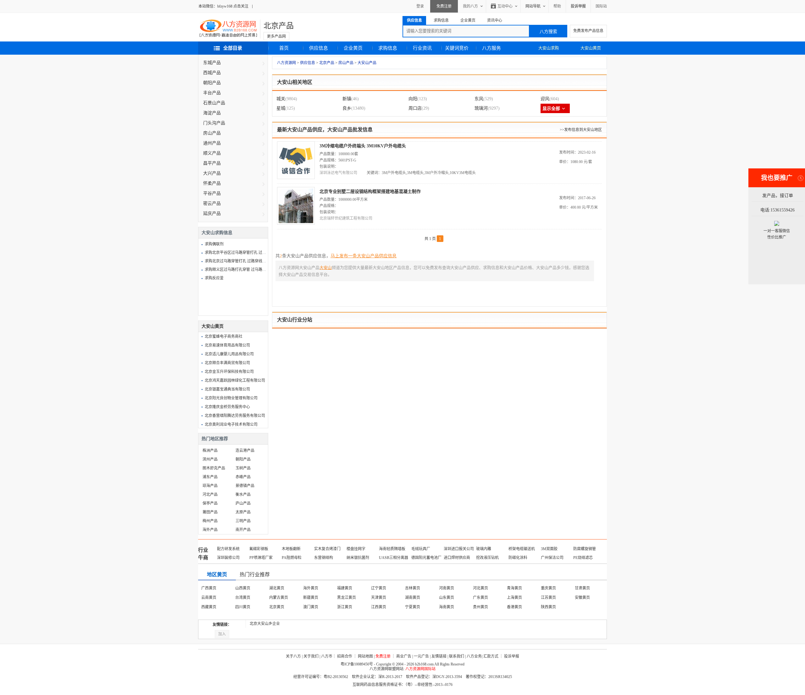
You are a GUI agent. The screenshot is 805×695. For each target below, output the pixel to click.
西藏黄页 (208, 607)
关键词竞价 (457, 48)
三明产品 (243, 521)
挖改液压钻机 (487, 557)
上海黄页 (514, 597)
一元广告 (421, 656)
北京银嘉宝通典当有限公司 (227, 389)
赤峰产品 (243, 477)
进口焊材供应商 (457, 557)
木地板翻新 (291, 549)
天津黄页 (378, 597)
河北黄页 (480, 588)
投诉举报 (511, 656)
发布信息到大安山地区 (583, 130)
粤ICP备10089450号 (357, 664)
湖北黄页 (276, 588)
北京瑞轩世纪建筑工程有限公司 (345, 218)
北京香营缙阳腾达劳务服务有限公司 (235, 415)
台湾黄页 (242, 597)
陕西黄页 (548, 607)
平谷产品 (212, 193)
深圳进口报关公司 (459, 549)
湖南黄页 (412, 597)
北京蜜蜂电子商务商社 (223, 336)
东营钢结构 (323, 557)
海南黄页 (446, 607)
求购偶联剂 (214, 244)
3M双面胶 (549, 549)
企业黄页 (353, 48)
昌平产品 (212, 163)
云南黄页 (208, 597)
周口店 (415, 108)
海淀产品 (212, 113)
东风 (479, 98)
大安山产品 (367, 63)
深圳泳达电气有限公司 (338, 173)
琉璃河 (481, 108)
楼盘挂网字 (356, 549)
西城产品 (212, 72)
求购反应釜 (214, 278)
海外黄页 (310, 588)
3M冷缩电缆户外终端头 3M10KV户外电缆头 (362, 146)
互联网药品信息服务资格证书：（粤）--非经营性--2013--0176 (402, 684)
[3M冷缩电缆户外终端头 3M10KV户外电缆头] (296, 178)
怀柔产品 (212, 183)
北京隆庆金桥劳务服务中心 (227, 407)
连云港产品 (245, 450)
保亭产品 (210, 503)
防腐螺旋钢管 (584, 549)
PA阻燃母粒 (292, 557)
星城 (280, 108)
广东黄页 (480, 597)
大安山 (325, 267)
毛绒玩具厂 (420, 549)
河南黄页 (446, 588)
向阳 (412, 98)
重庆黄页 (548, 588)
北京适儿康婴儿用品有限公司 (229, 354)
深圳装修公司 (228, 557)
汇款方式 (490, 656)
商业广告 (403, 656)
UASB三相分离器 (393, 557)
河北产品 (210, 494)
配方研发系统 (228, 549)
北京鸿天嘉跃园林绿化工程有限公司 (235, 380)
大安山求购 (548, 48)
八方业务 (474, 656)
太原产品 (243, 512)
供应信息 (318, 48)
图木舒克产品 (214, 468)
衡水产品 (243, 494)
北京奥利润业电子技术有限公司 (231, 424)
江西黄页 (378, 607)
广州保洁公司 (552, 557)
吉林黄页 (412, 588)
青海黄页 (514, 588)
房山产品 (345, 63)
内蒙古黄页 (278, 597)
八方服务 (491, 48)
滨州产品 (210, 459)
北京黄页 (276, 607)
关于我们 (311, 656)
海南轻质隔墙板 (392, 549)
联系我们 (456, 656)
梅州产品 (210, 521)
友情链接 (439, 656)
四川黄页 (242, 607)
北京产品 (279, 26)
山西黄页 (242, 588)
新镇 (346, 98)
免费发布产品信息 (588, 31)
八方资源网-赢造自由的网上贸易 (228, 28)
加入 (222, 634)
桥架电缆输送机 (521, 549)
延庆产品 (212, 213)
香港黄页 (514, 607)
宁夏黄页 (412, 607)
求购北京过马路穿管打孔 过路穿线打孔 (237, 261)
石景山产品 (214, 103)
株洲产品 (210, 450)
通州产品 (212, 143)
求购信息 (387, 48)
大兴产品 (212, 173)
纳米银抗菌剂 (358, 557)
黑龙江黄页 (346, 597)
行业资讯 (422, 48)
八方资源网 (286, 63)
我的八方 (470, 6)
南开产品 (243, 530)
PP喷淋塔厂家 (261, 557)
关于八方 (293, 656)
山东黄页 (446, 597)
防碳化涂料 (517, 557)
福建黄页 (344, 588)
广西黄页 (208, 588)
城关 (280, 98)
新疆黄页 (310, 597)
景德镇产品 (245, 486)
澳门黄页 (310, 607)
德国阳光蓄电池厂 (426, 557)
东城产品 (212, 62)
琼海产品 (210, 486)
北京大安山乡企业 (265, 623)
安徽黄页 (582, 597)
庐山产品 (243, 503)
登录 (420, 6)
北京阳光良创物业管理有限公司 (231, 398)
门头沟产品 (214, 123)
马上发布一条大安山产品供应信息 (363, 256)
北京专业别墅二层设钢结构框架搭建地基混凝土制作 (370, 191)
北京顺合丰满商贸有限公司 (227, 363)
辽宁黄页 (378, 588)
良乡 (346, 108)
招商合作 (344, 656)
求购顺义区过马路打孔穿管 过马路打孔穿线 (241, 269)
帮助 (557, 6)
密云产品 (212, 203)
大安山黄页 (590, 48)
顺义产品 (212, 153)
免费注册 (444, 6)
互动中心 (505, 6)
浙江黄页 (344, 607)
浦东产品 (210, 477)
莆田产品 (210, 512)
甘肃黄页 (582, 588)
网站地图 (365, 656)
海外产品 (210, 530)
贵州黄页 (480, 607)
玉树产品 (243, 468)
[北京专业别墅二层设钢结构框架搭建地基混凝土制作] (296, 223)
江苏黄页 (548, 597)
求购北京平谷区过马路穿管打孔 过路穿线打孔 (243, 252)
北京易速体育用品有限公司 (227, 345)
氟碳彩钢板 (258, 549)
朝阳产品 (212, 82)
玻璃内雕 (483, 549)
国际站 (601, 6)
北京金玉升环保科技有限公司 (229, 371)
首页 (284, 48)
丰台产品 (212, 92)
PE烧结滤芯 (583, 557)
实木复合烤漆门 (327, 549)
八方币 (326, 656)
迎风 (545, 98)
